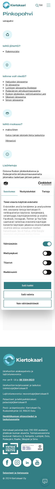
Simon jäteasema (14, 99)
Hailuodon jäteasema (17, 81)
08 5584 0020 (26, 379)
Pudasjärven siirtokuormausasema (23, 90)
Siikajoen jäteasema (16, 96)
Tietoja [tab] (46, 191)
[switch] (47, 253)
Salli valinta (27, 294)
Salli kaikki (27, 285)
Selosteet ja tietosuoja (15, 472)
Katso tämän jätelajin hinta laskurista (25, 135)
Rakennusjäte (12, 51)
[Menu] (48, 5)
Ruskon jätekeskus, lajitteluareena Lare (26, 93)
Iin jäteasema (12, 84)
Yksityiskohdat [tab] (27, 191)
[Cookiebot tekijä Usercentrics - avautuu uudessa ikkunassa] (38, 183)
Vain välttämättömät (27, 303)
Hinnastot (11, 140)
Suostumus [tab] (9, 191)
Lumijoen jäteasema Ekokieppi (21, 87)
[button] (45, 481)
